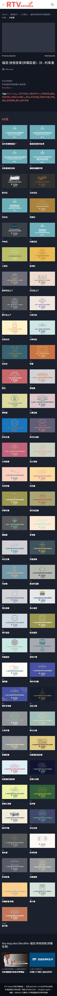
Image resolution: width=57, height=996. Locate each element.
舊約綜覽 (25, 100)
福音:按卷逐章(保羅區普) (40, 14)
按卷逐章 (6, 97)
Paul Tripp (12, 93)
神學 (52, 97)
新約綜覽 (34, 97)
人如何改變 (22, 93)
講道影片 (14, 14)
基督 (52, 93)
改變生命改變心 (18, 97)
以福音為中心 (34, 93)
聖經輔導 (11, 100)
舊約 (18, 100)
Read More (6, 87)
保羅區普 (45, 93)
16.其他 (24, 14)
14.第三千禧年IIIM (36, 969)
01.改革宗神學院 (8, 969)
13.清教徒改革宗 (20, 969)
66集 (4, 17)
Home (4, 14)
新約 (28, 97)
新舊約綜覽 (44, 97)
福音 (4, 100)
